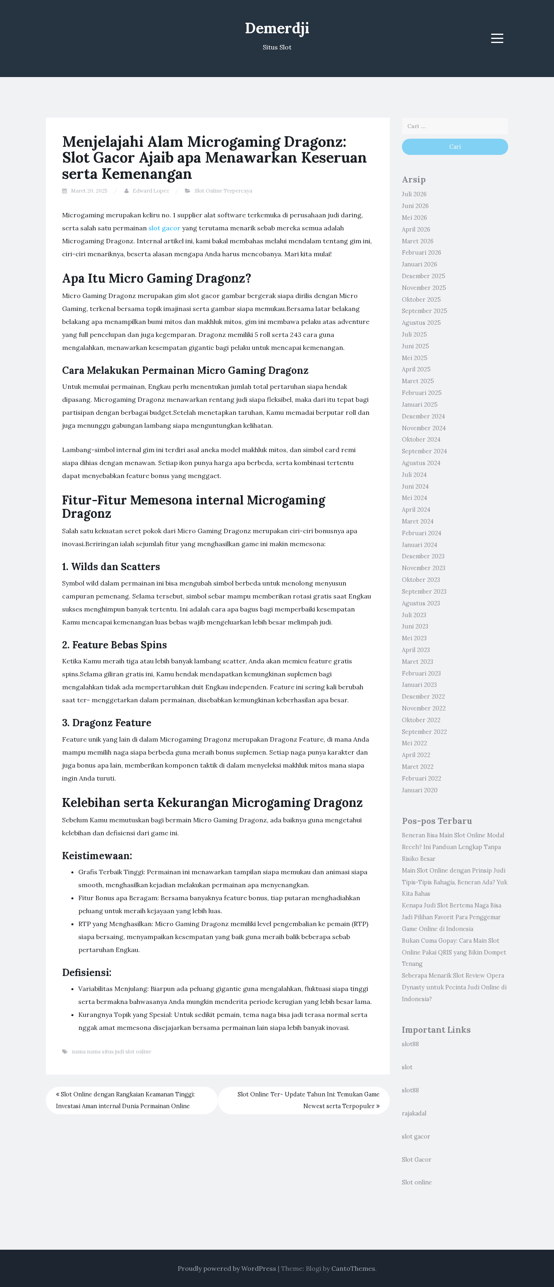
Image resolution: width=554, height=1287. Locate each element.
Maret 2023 (417, 661)
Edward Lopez (151, 190)
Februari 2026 (421, 252)
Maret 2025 (418, 381)
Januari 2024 (419, 545)
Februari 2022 (421, 778)
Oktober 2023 (421, 579)
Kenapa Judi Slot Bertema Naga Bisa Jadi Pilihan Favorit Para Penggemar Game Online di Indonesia (451, 917)
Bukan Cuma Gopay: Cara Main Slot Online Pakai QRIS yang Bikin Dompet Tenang (454, 952)
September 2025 (424, 311)
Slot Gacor (417, 1159)
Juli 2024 (414, 474)
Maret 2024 (418, 521)
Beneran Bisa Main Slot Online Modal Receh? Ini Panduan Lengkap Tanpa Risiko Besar (453, 847)
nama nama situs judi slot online (111, 1051)
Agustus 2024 (421, 463)
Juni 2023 (415, 626)
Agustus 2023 (421, 603)
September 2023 (424, 591)
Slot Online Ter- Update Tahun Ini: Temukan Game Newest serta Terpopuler (309, 1100)
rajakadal (414, 1113)
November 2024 (424, 428)
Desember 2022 (423, 696)
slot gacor (164, 228)
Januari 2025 (420, 404)
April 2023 (416, 650)
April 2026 (416, 229)
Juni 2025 (415, 346)
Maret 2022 (418, 766)
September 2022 (424, 732)
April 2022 (416, 755)
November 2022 (424, 708)
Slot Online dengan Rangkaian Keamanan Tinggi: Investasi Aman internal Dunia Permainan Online (125, 1100)
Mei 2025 (414, 358)
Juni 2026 (415, 206)
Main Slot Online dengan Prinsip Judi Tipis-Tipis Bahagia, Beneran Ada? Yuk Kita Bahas (454, 882)
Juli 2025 (414, 334)
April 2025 (416, 369)
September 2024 (424, 451)
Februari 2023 (421, 673)
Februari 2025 (422, 393)
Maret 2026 (418, 241)
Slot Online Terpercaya (223, 190)
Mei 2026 (414, 217)
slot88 (410, 1044)
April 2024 (416, 509)
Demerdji (277, 28)
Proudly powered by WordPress (227, 1268)
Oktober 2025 (421, 299)
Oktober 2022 (421, 720)
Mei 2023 (414, 638)
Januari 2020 (420, 790)
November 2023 (423, 568)
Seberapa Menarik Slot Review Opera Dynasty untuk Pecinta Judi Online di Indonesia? (454, 987)
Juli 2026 (414, 194)
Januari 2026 (419, 264)
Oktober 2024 (421, 439)
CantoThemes (353, 1268)
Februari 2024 (421, 533)
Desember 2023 (423, 556)
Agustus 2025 (421, 322)
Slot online (417, 1182)
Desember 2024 (423, 416)
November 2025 (424, 288)
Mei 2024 (414, 498)
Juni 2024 (415, 486)
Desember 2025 (423, 276)
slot (407, 1067)
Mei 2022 (414, 743)
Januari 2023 (419, 685)
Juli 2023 (414, 615)
